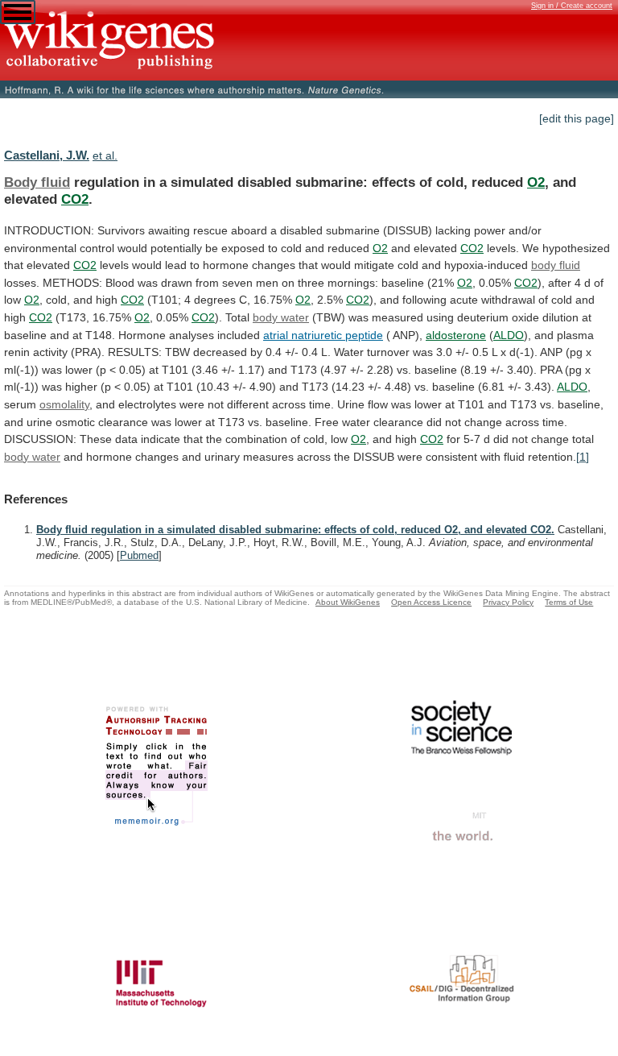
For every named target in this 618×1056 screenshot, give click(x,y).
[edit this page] (576, 118)
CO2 (75, 199)
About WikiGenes (347, 602)
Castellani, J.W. (46, 155)
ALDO (508, 335)
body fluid (555, 265)
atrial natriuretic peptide (323, 335)
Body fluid (37, 182)
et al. (105, 155)
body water (281, 317)
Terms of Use (569, 602)
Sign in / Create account (571, 6)
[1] (582, 456)
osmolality (64, 404)
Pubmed (139, 555)
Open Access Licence (431, 602)
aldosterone (456, 335)
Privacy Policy (508, 602)
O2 (536, 182)
